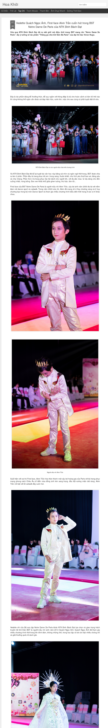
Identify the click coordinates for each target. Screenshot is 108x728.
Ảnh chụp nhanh (58, 10)
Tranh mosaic (32, 10)
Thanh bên (44, 10)
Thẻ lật (13, 10)
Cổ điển (4, 10)
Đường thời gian (74, 10)
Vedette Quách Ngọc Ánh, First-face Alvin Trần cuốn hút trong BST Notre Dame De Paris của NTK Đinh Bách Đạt (55, 25)
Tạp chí (21, 10)
